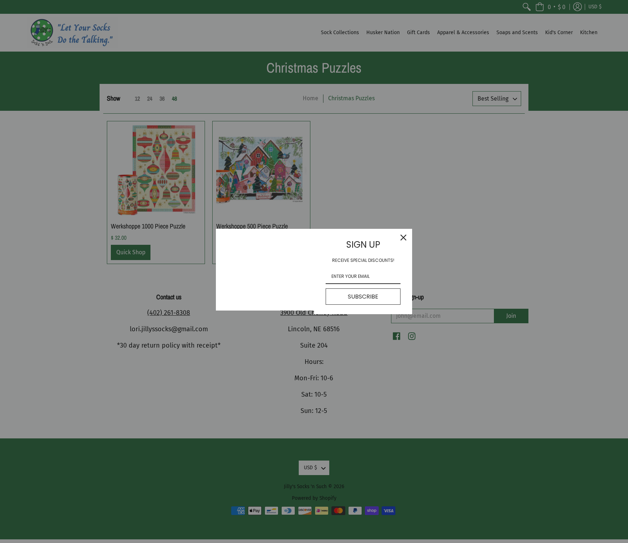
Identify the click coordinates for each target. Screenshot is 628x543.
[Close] (403, 237)
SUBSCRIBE (363, 296)
